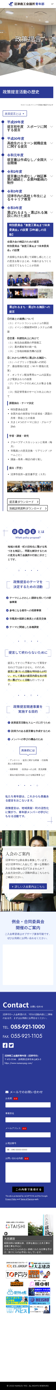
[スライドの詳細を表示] (28, 1225)
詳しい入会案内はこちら (30, 887)
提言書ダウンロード (21, 502)
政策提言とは (13, 114)
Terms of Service (27, 1199)
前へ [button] (6, 1234)
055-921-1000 (28, 1027)
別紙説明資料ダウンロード (25, 508)
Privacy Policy (10, 1199)
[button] (52, 4)
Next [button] (50, 1234)
